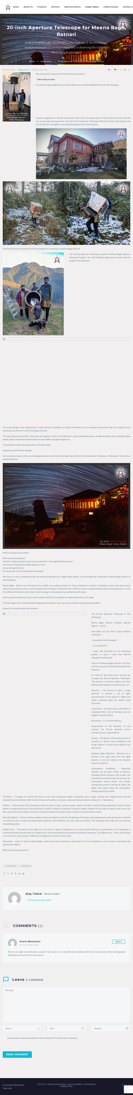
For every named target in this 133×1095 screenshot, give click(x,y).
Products (41, 7)
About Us (28, 7)
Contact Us (41, 1084)
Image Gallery (92, 7)
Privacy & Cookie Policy (57, 1084)
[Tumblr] (16, 874)
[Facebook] (4, 874)
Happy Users (23, 69)
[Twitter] (8, 874)
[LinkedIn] (19, 874)
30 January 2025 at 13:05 (29, 945)
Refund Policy (90, 1084)
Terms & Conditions (75, 1084)
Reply (119, 942)
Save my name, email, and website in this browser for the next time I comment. (42, 1038)
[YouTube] (129, 1085)
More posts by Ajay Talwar (39, 900)
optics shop (26, 866)
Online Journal (110, 7)
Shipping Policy (66, 1086)
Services (55, 7)
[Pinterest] (12, 874)
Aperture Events (72, 7)
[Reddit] (23, 874)
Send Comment (17, 1054)
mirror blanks (10, 866)
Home (16, 7)
